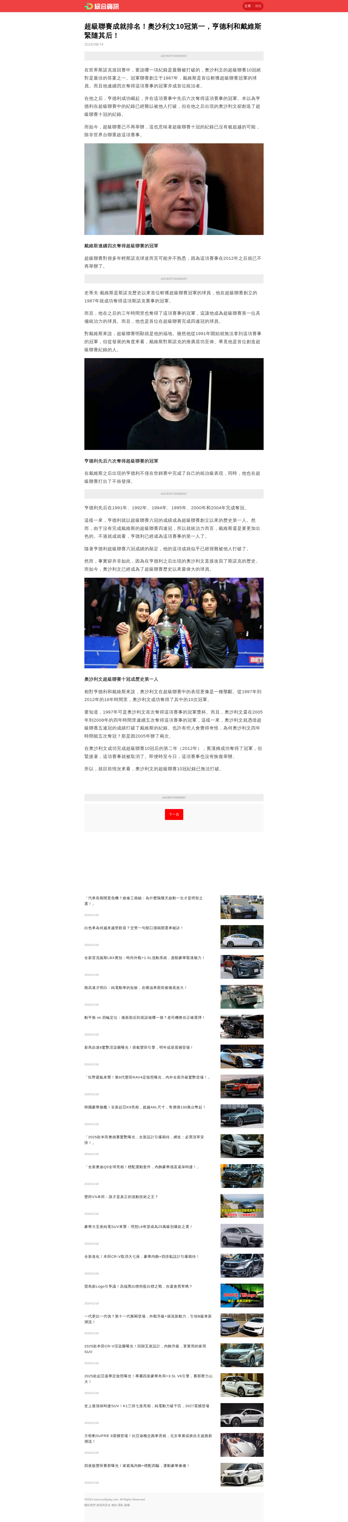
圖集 (258, 6)
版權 (127, 1505)
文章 (247, 6)
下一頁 (174, 814)
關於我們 (90, 1505)
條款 (114, 1505)
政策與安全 (103, 1505)
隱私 (120, 1505)
